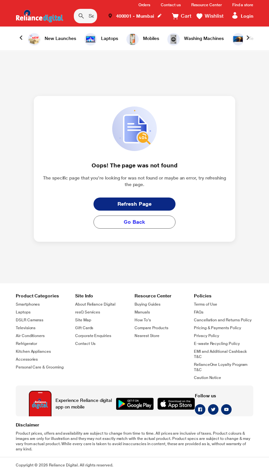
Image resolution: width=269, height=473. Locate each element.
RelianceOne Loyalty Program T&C (220, 367)
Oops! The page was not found (134, 165)
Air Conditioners (30, 335)
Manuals (142, 312)
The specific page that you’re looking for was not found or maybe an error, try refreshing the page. (134, 181)
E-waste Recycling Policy (217, 343)
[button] (135, 16)
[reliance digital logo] (39, 16)
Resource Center (206, 5)
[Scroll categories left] (21, 38)
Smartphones (28, 304)
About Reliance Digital (95, 304)
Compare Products (151, 328)
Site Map (83, 320)
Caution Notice (207, 377)
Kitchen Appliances (33, 351)
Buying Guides (147, 304)
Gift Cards (84, 328)
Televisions (25, 328)
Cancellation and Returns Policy (223, 320)
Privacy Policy (206, 335)
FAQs (198, 312)
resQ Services (87, 312)
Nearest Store (146, 335)
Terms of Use (205, 304)
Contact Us (85, 343)
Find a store (242, 5)
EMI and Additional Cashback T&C (220, 354)
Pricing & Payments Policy (217, 328)
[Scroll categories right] (248, 38)
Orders (144, 5)
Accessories (27, 359)
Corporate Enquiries (93, 335)
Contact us (170, 5)
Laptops (23, 312)
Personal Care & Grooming (40, 367)
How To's (142, 320)
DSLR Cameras (29, 320)
